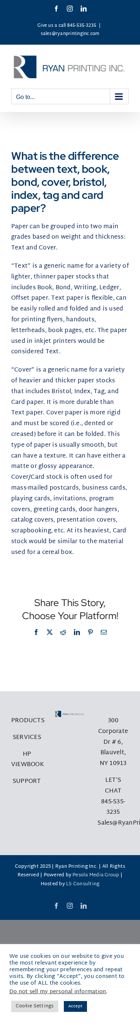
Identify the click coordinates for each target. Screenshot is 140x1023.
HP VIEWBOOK (27, 760)
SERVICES (27, 737)
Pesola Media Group (95, 875)
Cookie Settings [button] (35, 1006)
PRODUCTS (27, 721)
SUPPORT (27, 781)
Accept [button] (75, 1006)
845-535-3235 (113, 807)
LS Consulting (82, 884)
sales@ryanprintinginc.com (70, 34)
